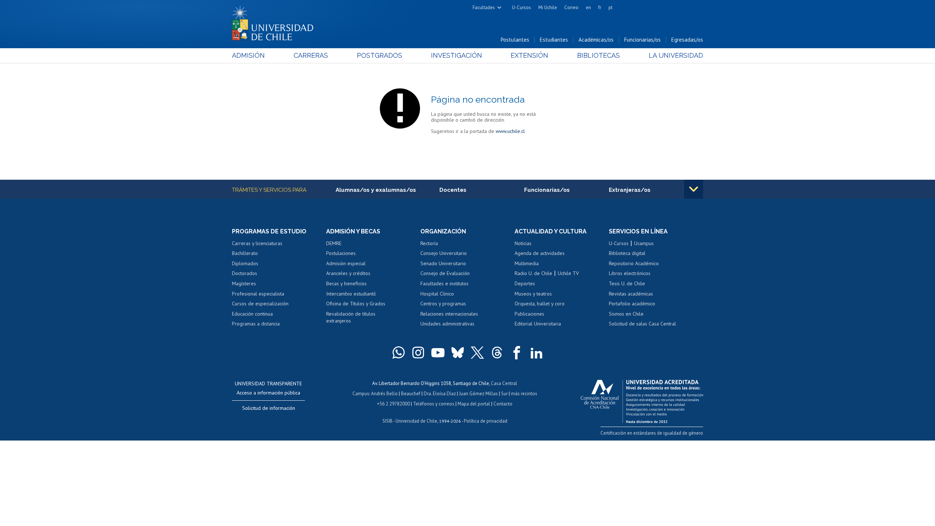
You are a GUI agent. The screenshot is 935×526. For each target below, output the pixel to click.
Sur (504, 393)
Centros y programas (443, 303)
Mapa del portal (474, 404)
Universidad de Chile (416, 421)
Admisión (248, 55)
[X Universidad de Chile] (477, 352)
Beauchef (410, 393)
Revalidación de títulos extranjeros (350, 317)
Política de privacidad (485, 421)
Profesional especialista (258, 293)
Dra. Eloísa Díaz (440, 393)
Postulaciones (341, 253)
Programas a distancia (256, 323)
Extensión (529, 55)
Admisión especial (346, 263)
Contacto (502, 404)
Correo (571, 7)
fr (599, 7)
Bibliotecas (598, 55)
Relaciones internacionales (449, 313)
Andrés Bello (384, 393)
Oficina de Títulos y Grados (355, 303)
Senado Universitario (443, 263)
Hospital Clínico (437, 293)
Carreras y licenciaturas (257, 243)
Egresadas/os (687, 39)
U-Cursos (521, 7)
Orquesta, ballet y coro (540, 303)
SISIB (387, 421)
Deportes (525, 283)
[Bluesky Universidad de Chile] (458, 352)
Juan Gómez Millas (478, 393)
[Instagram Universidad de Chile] (418, 352)
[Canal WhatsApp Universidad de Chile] (398, 352)
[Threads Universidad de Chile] (497, 352)
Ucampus (644, 243)
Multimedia (527, 263)
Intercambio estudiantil (351, 293)
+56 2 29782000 (393, 404)
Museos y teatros (533, 293)
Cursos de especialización (260, 303)
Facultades (484, 7)
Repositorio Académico (634, 263)
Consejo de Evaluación (445, 273)
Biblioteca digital (627, 253)
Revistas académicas (631, 293)
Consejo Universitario (443, 253)
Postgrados (379, 55)
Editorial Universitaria (538, 323)
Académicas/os (596, 39)
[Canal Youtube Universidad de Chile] (438, 352)
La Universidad (676, 55)
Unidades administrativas (447, 323)
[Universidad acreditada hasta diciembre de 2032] (642, 399)
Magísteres (244, 283)
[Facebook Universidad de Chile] (517, 352)
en (588, 7)
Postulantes (515, 39)
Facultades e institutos (444, 283)
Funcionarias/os (642, 39)
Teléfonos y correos (433, 404)
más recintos (524, 393)
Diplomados (245, 263)
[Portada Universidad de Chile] (275, 21)
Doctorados (244, 273)
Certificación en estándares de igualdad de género (651, 433)
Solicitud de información (268, 408)
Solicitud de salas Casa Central (642, 323)
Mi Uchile (547, 7)
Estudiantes (554, 39)
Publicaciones (529, 313)
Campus (360, 393)
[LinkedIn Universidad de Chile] (536, 352)
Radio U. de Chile (533, 273)
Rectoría (429, 243)
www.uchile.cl (510, 131)
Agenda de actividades (540, 253)
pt (610, 7)
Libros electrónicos (629, 273)
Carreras (311, 55)
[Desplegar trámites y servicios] (693, 189)
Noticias (523, 243)
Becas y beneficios (346, 283)
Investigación (456, 55)
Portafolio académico (632, 303)
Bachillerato (245, 253)
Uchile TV (568, 273)
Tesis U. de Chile (627, 283)
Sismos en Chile (626, 313)
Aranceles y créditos (348, 273)
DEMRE (333, 243)
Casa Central (504, 383)
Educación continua (252, 313)
